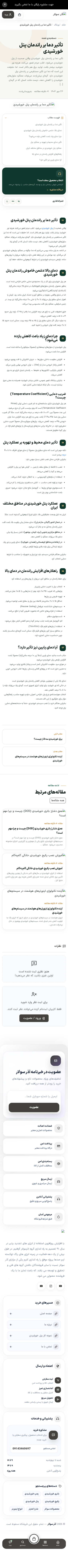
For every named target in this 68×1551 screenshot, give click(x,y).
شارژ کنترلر (33, 1509)
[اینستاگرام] (51, 1286)
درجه (64, 455)
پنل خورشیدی (47, 228)
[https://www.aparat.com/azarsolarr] (60, 1286)
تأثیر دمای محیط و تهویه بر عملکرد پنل (46, 142)
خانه (64, 25)
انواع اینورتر (17, 1509)
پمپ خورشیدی (32, 1494)
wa (13, 201)
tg (19, 201)
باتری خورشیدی (52, 1494)
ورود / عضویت (32, 1018)
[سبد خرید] (19, 14)
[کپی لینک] (7, 201)
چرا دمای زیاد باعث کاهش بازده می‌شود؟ (45, 136)
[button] (8, 14)
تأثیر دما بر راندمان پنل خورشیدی (48, 124)
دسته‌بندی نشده (49, 38)
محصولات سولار (51, 1509)
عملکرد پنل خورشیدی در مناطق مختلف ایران (43, 148)
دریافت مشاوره (56, 189)
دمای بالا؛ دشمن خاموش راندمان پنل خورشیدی (42, 130)
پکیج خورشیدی (52, 1501)
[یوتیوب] (41, 1286)
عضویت (34, 1107)
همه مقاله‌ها (57, 800)
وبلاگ (56, 25)
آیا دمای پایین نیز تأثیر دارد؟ (50, 160)
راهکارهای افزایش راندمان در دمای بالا (46, 154)
